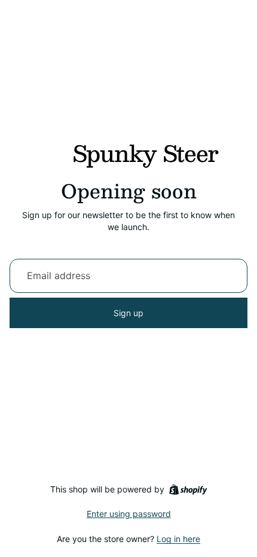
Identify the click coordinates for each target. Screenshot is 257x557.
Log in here (178, 539)
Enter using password (129, 514)
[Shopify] (188, 489)
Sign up (128, 313)
